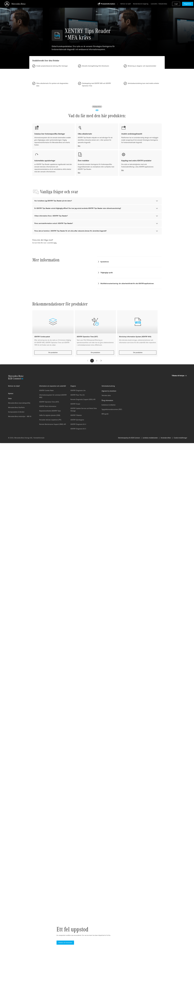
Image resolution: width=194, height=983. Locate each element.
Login (176, 4)
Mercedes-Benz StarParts (16, 407)
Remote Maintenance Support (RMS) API (52, 424)
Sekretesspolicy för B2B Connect (129, 438)
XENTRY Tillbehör (76, 415)
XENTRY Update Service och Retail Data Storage (83, 410)
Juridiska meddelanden (150, 438)
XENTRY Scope (75, 404)
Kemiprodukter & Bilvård (16, 412)
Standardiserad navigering (140, 4)
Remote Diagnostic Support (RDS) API (82, 399)
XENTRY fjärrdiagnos (77, 420)
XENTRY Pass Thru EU (77, 395)
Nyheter (10, 393)
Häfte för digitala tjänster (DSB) (49, 415)
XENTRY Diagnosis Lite (78, 390)
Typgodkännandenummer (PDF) (112, 409)
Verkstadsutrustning (108, 386)
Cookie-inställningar (180, 438)
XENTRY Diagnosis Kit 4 (78, 424)
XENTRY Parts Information (47, 406)
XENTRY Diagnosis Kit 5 (78, 429)
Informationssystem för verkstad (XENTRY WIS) (53, 396)
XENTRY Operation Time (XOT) (49, 402)
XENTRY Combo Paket (46, 390)
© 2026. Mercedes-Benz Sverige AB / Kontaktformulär (26, 438)
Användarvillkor (166, 438)
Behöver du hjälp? (125, 4)
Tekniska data (106, 395)
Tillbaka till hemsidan (65, 942)
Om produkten (53, 352)
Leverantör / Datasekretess (159, 4)
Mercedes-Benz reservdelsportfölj (19, 403)
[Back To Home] (52, 4)
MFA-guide (105, 414)
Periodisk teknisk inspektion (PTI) (50, 420)
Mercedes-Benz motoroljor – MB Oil (19, 416)
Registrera (187, 4)
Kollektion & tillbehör (109, 405)
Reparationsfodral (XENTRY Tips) (50, 411)
